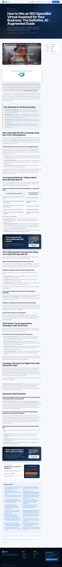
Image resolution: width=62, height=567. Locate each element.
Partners (34, 554)
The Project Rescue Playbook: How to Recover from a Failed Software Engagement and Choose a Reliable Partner (13, 500)
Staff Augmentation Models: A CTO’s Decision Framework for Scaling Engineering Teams (13, 492)
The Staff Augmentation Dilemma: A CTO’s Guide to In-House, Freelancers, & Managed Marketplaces (31, 520)
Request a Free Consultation (31, 473)
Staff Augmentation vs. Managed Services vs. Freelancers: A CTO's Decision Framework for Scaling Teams (31, 496)
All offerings (24, 557)
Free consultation (56, 1)
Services (43, 1)
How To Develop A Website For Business (18, 228)
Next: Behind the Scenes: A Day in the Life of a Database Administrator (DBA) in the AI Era (19, 539)
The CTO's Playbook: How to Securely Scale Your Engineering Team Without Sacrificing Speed (31, 528)
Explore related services (30, 475)
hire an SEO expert (10, 182)
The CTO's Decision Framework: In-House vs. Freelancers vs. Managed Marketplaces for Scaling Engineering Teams (31, 524)
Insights (32, 1)
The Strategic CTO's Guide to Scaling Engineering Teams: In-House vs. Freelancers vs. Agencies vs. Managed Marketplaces (13, 524)
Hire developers (37, 1)
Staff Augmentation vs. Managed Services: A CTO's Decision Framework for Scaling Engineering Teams (13, 488)
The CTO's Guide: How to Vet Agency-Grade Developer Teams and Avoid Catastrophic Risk (31, 515)
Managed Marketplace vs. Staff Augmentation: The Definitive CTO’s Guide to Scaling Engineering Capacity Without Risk (31, 492)
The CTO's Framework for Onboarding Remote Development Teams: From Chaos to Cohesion (13, 528)
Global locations (36, 553)
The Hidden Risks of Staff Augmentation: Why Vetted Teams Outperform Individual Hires (30, 488)
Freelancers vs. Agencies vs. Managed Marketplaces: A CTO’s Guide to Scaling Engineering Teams (12, 511)
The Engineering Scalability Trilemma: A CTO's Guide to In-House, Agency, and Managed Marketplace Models (30, 506)
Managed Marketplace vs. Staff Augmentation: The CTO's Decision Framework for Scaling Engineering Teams (12, 515)
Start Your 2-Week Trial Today (34, 457)
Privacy (34, 556)
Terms (34, 557)
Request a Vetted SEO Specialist (33, 245)
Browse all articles (6, 542)
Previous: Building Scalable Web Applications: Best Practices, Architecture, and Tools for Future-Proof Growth (21, 536)
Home (28, 1)
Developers (24, 554)
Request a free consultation (52, 559)
